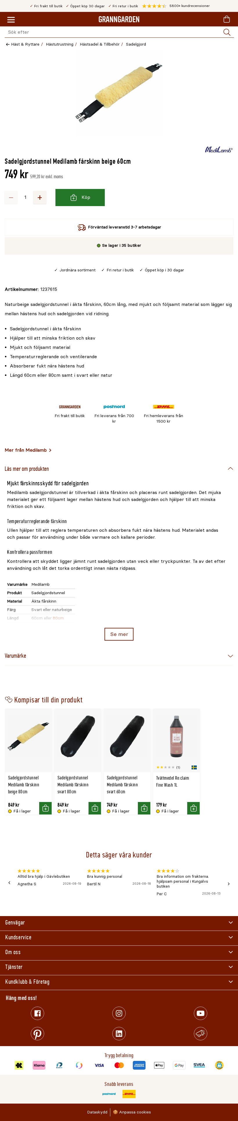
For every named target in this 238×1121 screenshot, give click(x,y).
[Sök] (227, 32)
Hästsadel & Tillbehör (100, 44)
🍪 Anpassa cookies (132, 1112)
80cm (58, 618)
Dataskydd (97, 1112)
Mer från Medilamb (26, 450)
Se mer (119, 634)
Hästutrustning (59, 44)
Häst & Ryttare (25, 44)
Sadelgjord (136, 44)
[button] (176, 6)
